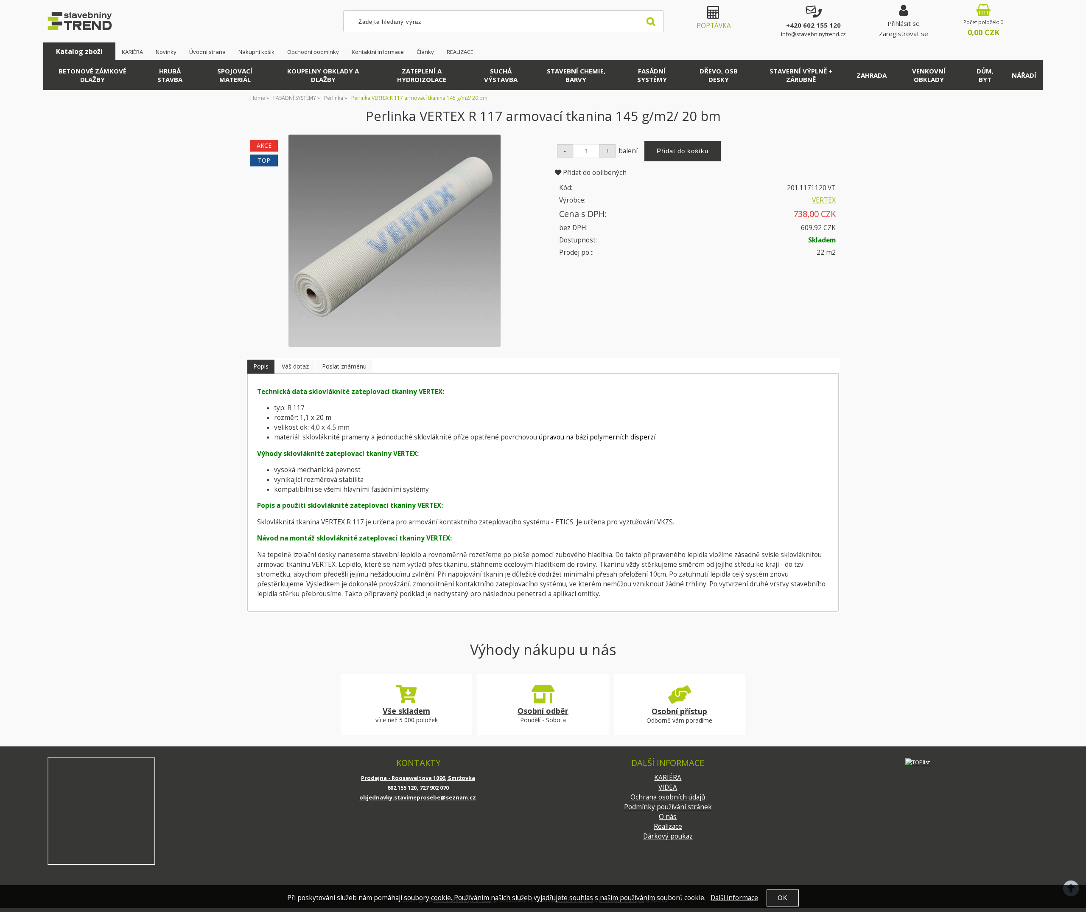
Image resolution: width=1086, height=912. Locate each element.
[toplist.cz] (917, 761)
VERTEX (824, 200)
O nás (668, 816)
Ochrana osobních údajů (667, 797)
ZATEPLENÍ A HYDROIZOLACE (421, 75)
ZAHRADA (871, 75)
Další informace (734, 897)
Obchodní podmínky (313, 52)
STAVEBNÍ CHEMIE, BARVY (576, 75)
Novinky (166, 52)
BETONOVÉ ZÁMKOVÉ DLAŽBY (92, 75)
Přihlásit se (903, 23)
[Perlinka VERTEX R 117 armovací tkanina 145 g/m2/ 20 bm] (394, 241)
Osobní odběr (543, 711)
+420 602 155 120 (813, 25)
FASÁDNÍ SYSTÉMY (652, 75)
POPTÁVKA (714, 25)
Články (425, 52)
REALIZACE (460, 52)
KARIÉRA (132, 52)
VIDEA (667, 787)
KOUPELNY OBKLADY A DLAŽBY (323, 75)
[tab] (260, 367)
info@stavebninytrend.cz (813, 34)
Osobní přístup (679, 711)
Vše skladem (406, 711)
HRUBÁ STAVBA (169, 75)
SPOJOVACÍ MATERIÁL (234, 75)
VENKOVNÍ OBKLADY (929, 75)
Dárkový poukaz (668, 836)
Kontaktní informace (378, 52)
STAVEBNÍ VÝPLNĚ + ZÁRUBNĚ (801, 75)
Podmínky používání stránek (668, 806)
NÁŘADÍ (1024, 75)
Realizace (668, 826)
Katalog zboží (79, 51)
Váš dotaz (295, 366)
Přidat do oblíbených (594, 172)
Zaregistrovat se (903, 33)
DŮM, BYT (985, 75)
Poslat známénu (344, 366)
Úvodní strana (207, 52)
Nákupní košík (256, 52)
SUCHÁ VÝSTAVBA (501, 75)
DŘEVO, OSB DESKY (719, 75)
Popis (261, 366)
